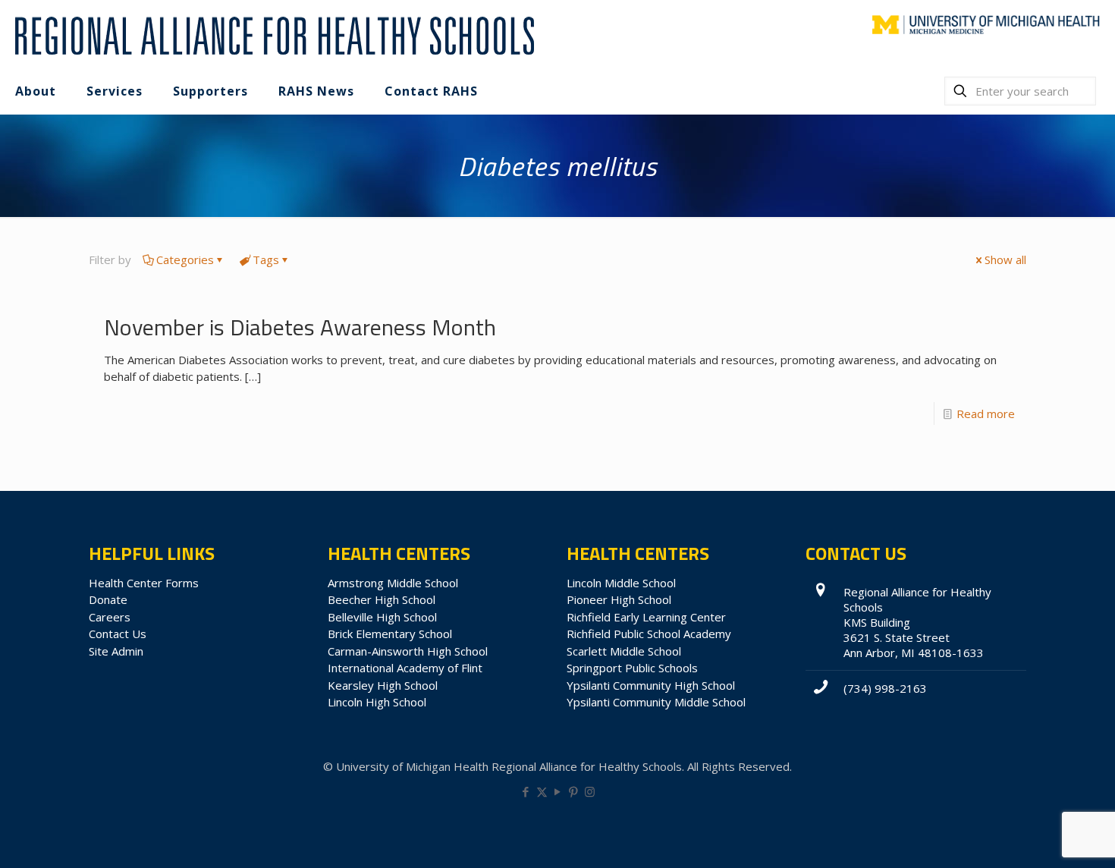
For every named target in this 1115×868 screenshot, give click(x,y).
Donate (108, 599)
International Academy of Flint (405, 667)
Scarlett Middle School (624, 651)
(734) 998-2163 (885, 688)
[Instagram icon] (589, 791)
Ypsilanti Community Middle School (656, 701)
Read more (985, 413)
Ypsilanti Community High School (651, 685)
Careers (109, 616)
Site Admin (116, 651)
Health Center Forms (144, 582)
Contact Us (117, 633)
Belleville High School (382, 616)
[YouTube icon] (558, 791)
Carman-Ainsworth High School (408, 651)
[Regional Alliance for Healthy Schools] (272, 34)
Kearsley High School (383, 685)
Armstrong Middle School (393, 582)
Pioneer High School (619, 599)
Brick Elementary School (390, 633)
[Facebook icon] (526, 791)
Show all (1005, 259)
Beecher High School (381, 599)
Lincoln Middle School (621, 582)
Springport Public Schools (632, 667)
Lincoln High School (377, 701)
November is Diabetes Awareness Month (300, 327)
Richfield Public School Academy (649, 633)
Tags (266, 259)
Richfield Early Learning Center (646, 616)
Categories (185, 259)
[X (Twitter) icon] (542, 791)
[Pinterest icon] (573, 791)
